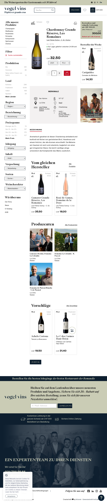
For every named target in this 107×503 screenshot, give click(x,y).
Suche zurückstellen (15, 55)
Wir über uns (13, 197)
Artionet (78, 499)
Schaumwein (9, 39)
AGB (6, 212)
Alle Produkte (72, 165)
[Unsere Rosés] (91, 105)
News (7, 205)
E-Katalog (8, 209)
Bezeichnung (36, 130)
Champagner (10, 29)
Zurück (35, 362)
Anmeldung (65, 406)
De (101, 2)
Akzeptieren (11, 496)
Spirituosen (9, 41)
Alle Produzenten (71, 225)
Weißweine (9, 31)
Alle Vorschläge (71, 306)
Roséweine (9, 34)
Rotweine (8, 36)
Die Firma (8, 202)
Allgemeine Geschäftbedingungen (36, 491)
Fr (97, 2)
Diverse (8, 44)
